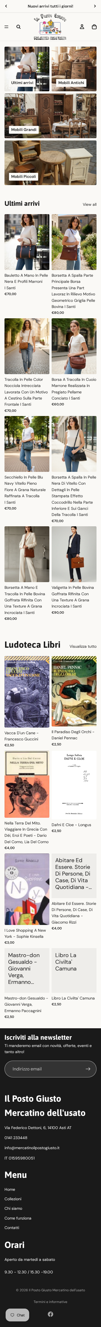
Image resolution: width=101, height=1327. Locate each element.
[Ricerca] (18, 27)
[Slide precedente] (6, 6)
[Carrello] (94, 27)
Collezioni (12, 1198)
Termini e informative (50, 1302)
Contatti (11, 1227)
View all (90, 204)
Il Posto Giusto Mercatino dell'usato (57, 1290)
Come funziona (17, 1218)
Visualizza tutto (83, 646)
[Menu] (6, 26)
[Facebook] (50, 1314)
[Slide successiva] (95, 6)
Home (9, 1189)
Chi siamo (13, 1208)
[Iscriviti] (88, 1069)
